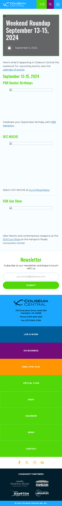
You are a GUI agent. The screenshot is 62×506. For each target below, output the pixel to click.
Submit (31, 285)
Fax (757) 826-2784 (31, 320)
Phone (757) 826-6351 (31, 317)
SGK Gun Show (12, 239)
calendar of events (13, 69)
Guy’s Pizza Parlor (39, 190)
